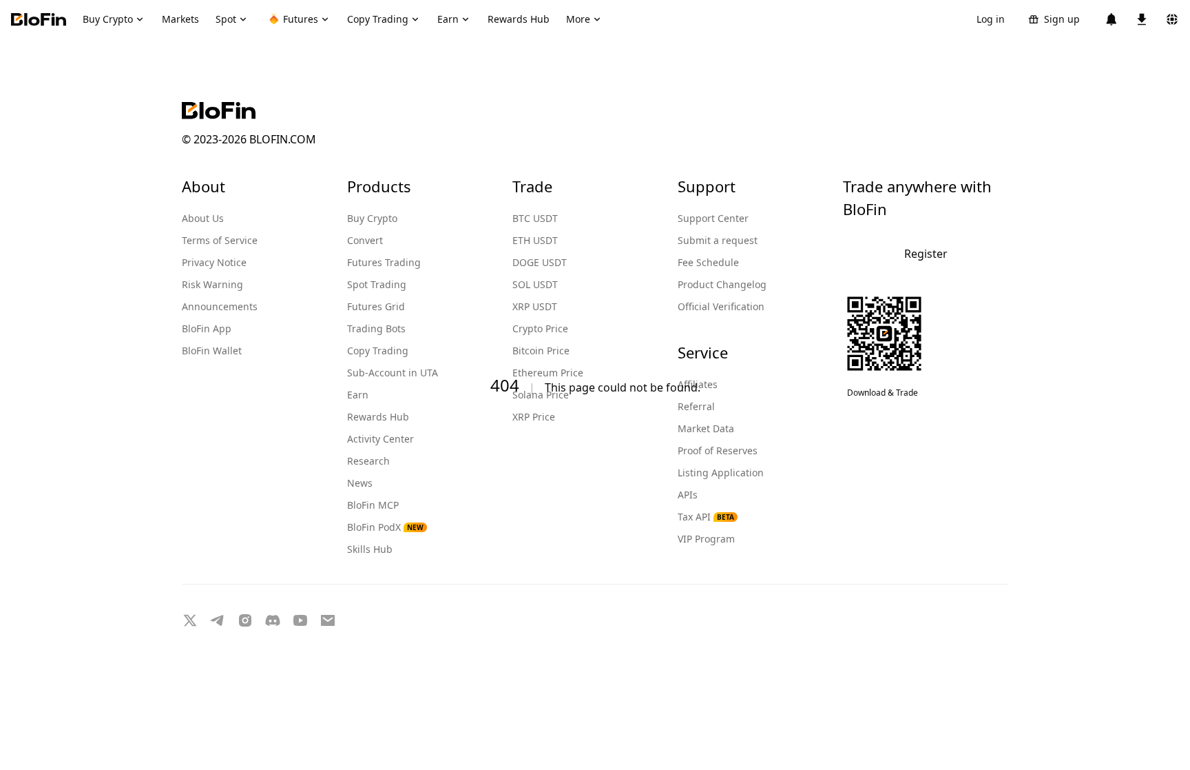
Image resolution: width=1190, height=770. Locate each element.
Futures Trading (384, 262)
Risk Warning (212, 284)
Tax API (706, 516)
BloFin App (206, 328)
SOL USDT (535, 284)
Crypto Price (540, 328)
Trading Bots (376, 328)
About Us (203, 218)
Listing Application (721, 472)
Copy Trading (377, 350)
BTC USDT (535, 218)
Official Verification (721, 306)
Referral (696, 406)
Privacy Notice (214, 262)
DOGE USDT (539, 262)
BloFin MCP (373, 504)
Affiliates (698, 384)
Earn (357, 394)
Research (368, 460)
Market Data (706, 428)
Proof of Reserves (718, 450)
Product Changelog (722, 284)
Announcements (220, 306)
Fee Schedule (708, 262)
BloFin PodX (385, 527)
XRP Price (533, 416)
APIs (688, 494)
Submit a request (718, 240)
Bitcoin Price (541, 350)
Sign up (1062, 19)
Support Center (713, 218)
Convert (365, 240)
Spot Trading (376, 284)
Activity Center (380, 438)
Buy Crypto (372, 218)
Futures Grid (376, 306)
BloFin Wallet (212, 350)
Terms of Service (220, 240)
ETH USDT (535, 240)
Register (926, 253)
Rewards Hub (378, 416)
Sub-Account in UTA (392, 372)
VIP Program (706, 538)
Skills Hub (370, 549)
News (360, 482)
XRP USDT (534, 306)
